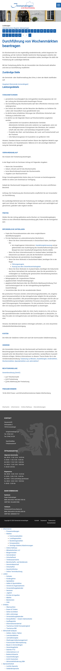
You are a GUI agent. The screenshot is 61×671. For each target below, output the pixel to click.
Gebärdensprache (12, 669)
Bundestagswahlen (16, 541)
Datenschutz (51, 520)
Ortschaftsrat (11, 557)
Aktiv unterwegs (12, 614)
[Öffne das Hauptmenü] (58, 5)
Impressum (44, 520)
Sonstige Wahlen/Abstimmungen (21, 545)
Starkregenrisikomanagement (16, 640)
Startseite (5, 407)
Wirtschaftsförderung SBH (15, 661)
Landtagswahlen (15, 538)
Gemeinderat (11, 555)
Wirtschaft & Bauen (10, 631)
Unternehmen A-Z (12, 652)
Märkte (8, 598)
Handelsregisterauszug (44, 245)
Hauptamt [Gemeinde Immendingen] (15, 84)
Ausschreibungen (12, 657)
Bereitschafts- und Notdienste (16, 562)
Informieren (15, 407)
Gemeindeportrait (12, 564)
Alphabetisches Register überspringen (15, 28)
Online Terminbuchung (14, 571)
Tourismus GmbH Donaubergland (18, 626)
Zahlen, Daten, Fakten (14, 633)
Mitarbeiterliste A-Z (13, 550)
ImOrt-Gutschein (12, 659)
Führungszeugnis (18, 264)
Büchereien (10, 600)
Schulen (9, 576)
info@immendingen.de (12, 431)
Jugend (9, 593)
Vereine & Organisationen (15, 586)
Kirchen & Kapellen (13, 595)
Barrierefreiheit (51, 523)
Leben (5, 574)
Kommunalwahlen (16, 536)
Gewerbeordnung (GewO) (11, 373)
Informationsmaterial (13, 624)
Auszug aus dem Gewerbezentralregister (26, 267)
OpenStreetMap (10, 441)
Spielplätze (10, 581)
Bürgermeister (11, 553)
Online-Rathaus (26, 407)
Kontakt (37, 520)
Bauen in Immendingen (14, 645)
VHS (7, 602)
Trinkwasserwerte (12, 560)
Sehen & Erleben (12, 612)
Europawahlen (15, 543)
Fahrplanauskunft (11, 443)
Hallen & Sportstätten (14, 583)
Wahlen (9, 534)
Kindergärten (11, 579)
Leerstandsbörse (12, 635)
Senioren (9, 590)
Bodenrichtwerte (12, 654)
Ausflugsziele (11, 621)
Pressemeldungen (12, 531)
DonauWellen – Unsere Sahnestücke (19, 619)
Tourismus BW (11, 628)
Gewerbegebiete (12, 647)
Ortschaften (10, 567)
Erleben (5, 605)
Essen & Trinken (12, 609)
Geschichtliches (12, 569)
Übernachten (10, 607)
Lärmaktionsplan (12, 638)
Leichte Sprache (12, 666)
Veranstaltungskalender (14, 588)
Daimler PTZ (10, 650)
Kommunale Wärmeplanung (16, 642)
